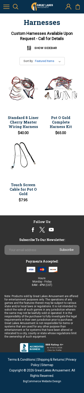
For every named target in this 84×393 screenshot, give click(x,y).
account (68, 7)
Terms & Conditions (21, 359)
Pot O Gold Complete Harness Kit (61, 122)
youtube (51, 229)
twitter (42, 229)
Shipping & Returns (50, 359)
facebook (32, 229)
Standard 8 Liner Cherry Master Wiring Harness (23, 122)
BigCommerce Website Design (42, 381)
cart (78, 7)
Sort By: (28, 61)
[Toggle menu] (6, 7)
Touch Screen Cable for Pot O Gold (23, 189)
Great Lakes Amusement (52, 370)
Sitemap (47, 365)
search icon (16, 7)
